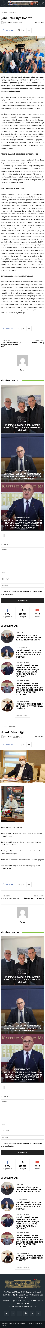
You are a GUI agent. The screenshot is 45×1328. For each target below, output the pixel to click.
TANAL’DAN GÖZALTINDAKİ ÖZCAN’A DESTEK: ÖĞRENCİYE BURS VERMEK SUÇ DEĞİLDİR (22, 427)
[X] (32, 1313)
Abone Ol (37, 609)
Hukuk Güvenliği (38, 343)
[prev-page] (2, 535)
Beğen (8, 609)
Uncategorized (22, 471)
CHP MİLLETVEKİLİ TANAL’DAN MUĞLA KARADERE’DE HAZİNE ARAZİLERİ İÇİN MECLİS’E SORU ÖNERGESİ (22, 476)
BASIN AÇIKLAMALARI (22, 517)
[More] (29, 30)
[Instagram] (13, 1313)
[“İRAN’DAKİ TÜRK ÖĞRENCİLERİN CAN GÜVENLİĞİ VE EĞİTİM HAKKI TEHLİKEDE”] (7, 705)
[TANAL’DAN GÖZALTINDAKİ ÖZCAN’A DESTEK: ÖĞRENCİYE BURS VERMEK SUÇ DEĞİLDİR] (22, 409)
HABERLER (12, 12)
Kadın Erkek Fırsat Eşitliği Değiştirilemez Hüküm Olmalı (11, 344)
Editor (9, 22)
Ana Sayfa (4, 12)
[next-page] (5, 535)
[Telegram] (25, 1313)
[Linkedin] (19, 1313)
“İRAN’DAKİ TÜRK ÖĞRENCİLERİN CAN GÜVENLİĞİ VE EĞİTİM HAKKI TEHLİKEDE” (29, 706)
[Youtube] (38, 1313)
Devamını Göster (21, 716)
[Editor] (2, 22)
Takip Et (22, 609)
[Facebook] (6, 1313)
